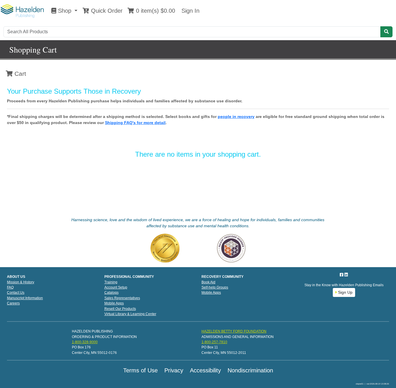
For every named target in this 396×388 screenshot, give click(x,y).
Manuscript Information (25, 298)
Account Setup (115, 287)
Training (110, 282)
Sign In (189, 11)
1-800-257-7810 (214, 342)
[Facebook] (342, 274)
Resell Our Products (120, 309)
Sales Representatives (122, 298)
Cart (19, 73)
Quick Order (106, 11)
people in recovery (236, 116)
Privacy (173, 370)
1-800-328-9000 (85, 342)
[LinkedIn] (346, 274)
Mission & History (20, 282)
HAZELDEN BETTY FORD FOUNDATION (233, 331)
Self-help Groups (214, 287)
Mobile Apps (114, 303)
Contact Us (15, 293)
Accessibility (205, 370)
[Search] (386, 31)
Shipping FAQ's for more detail (135, 122)
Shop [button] (64, 11)
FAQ (10, 287)
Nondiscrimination (250, 370)
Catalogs (111, 293)
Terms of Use (140, 370)
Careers (13, 303)
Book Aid (208, 282)
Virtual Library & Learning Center (130, 314)
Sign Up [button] (345, 292)
